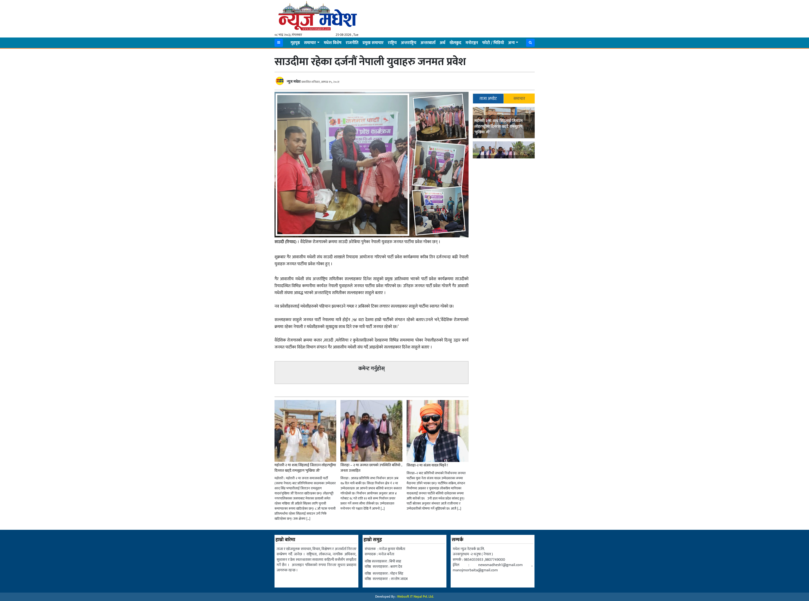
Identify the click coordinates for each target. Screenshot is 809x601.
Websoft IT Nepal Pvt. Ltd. (415, 597)
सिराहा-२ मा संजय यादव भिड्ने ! (428, 465)
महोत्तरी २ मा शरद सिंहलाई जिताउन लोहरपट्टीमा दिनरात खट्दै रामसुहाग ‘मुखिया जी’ (498, 126)
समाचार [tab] (519, 98)
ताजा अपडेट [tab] (488, 98)
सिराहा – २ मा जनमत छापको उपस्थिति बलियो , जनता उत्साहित (371, 468)
